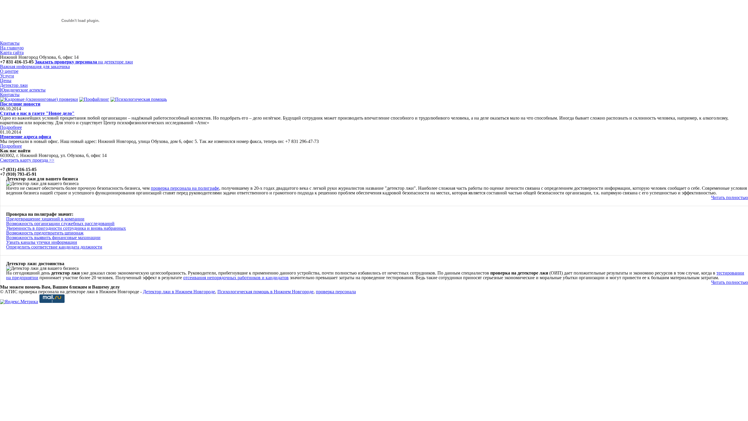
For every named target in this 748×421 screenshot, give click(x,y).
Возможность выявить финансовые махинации (53, 237)
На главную (12, 47)
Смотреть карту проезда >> (27, 160)
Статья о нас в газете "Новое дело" (37, 113)
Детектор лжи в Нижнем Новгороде (179, 291)
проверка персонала (336, 291)
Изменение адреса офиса (25, 136)
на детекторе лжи (84, 61)
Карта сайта (12, 52)
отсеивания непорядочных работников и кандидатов (236, 277)
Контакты (10, 43)
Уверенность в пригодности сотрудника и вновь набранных (66, 228)
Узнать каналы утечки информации (41, 242)
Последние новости (20, 103)
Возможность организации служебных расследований (60, 223)
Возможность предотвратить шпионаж (45, 232)
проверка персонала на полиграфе (185, 188)
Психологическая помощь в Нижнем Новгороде (265, 291)
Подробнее (11, 127)
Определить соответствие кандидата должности (54, 246)
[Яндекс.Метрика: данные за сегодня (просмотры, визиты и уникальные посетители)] (19, 301)
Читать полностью (729, 197)
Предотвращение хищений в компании (45, 218)
